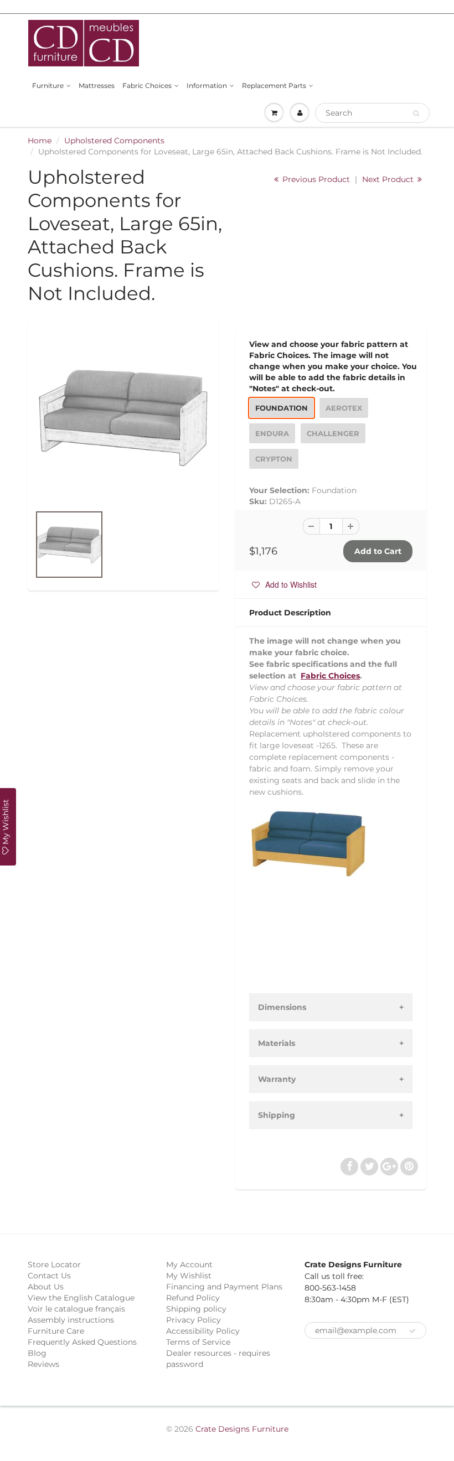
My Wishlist (188, 1276)
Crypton (273, 458)
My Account (189, 1265)
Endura (272, 433)
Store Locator (54, 1265)
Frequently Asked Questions (82, 1342)
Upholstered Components (114, 141)
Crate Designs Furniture (241, 1429)
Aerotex (344, 407)
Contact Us (49, 1276)
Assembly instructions (71, 1320)
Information (207, 85)
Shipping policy (196, 1309)
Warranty (277, 1079)
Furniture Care (56, 1331)
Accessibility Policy (203, 1331)
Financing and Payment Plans (224, 1287)
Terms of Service (198, 1342)
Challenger (333, 433)
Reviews (43, 1364)
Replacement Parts (274, 85)
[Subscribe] (412, 1331)
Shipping (276, 1115)
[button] (284, 584)
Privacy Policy (193, 1320)
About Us (46, 1287)
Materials (276, 1043)
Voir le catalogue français (76, 1309)
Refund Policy (193, 1298)
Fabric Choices (147, 85)
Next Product (389, 179)
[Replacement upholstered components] (123, 416)
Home (39, 141)
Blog (37, 1353)
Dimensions (282, 1007)
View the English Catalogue (81, 1298)
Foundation (281, 407)
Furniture (48, 85)
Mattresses (97, 85)
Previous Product (315, 179)
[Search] (416, 113)
